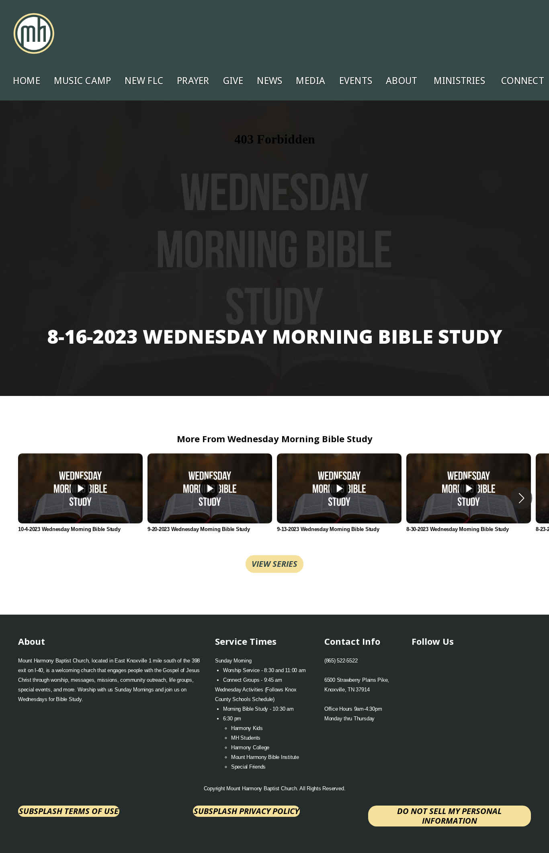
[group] (80, 498)
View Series (274, 563)
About (403, 80)
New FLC (144, 80)
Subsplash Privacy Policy (246, 811)
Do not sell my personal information (449, 816)
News (269, 80)
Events (355, 80)
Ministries (461, 80)
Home (26, 80)
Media (310, 80)
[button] (521, 498)
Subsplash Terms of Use (69, 811)
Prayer (193, 80)
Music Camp (82, 80)
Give (233, 80)
